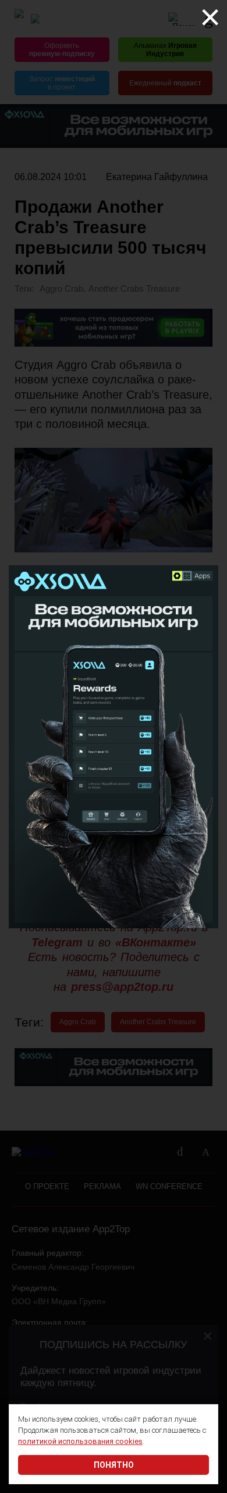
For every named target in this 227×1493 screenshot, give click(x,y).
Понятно (114, 1465)
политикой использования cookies (80, 1441)
